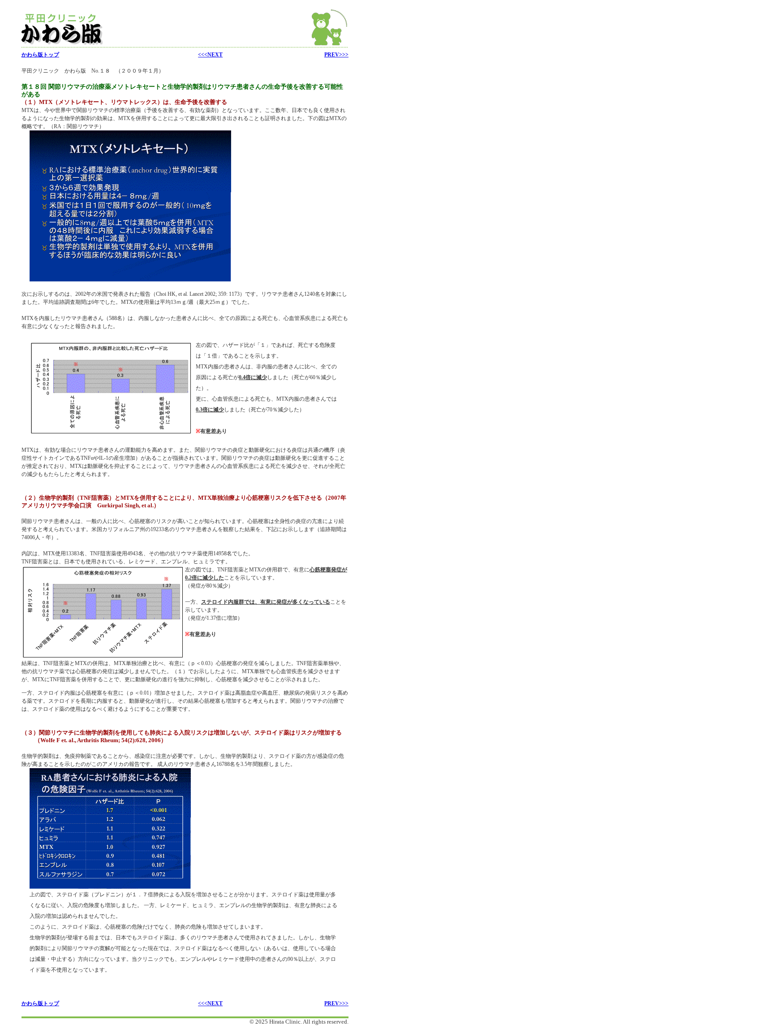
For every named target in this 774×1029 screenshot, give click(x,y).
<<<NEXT (210, 55)
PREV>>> (336, 55)
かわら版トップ (40, 55)
